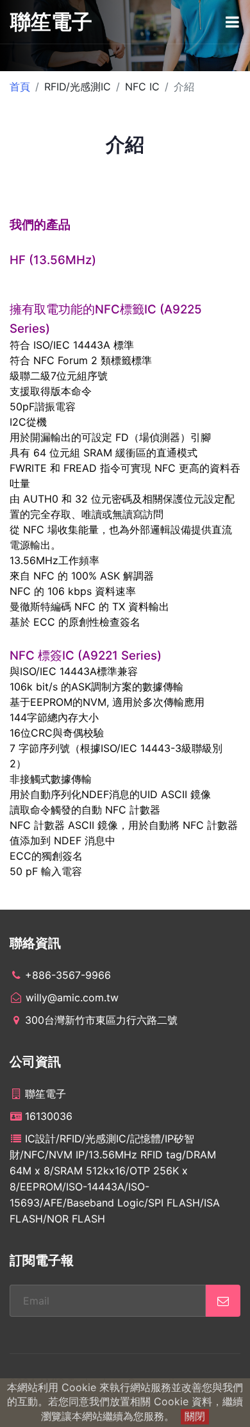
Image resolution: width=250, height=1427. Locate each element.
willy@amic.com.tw (70, 997)
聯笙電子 (51, 21)
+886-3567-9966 (68, 975)
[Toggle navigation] (232, 21)
